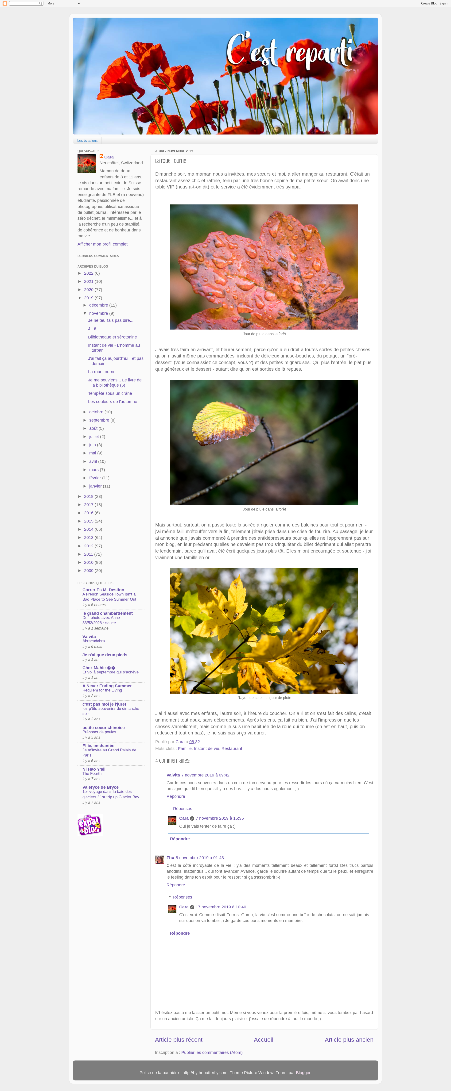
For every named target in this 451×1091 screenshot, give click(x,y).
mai (93, 453)
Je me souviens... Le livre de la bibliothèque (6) (115, 383)
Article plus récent (178, 1039)
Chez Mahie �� (98, 667)
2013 (89, 537)
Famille (185, 748)
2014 (89, 529)
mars (94, 469)
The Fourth (91, 773)
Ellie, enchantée (98, 745)
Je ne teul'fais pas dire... (110, 320)
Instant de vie (206, 748)
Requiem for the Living (102, 690)
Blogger (303, 1072)
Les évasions (87, 140)
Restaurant (232, 748)
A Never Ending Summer (107, 686)
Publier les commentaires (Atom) (212, 1052)
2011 (89, 554)
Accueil (263, 1039)
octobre (97, 412)
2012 (89, 546)
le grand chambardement (107, 613)
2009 (89, 570)
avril (93, 461)
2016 (89, 513)
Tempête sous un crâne (110, 393)
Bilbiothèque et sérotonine (112, 337)
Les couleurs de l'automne (112, 401)
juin (93, 444)
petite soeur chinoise (103, 727)
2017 (89, 504)
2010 (89, 562)
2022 (89, 273)
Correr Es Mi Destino (103, 590)
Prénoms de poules (99, 732)
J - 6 (92, 328)
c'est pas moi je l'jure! (104, 704)
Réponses (182, 808)
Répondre (176, 796)
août (94, 428)
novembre (99, 313)
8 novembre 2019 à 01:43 (200, 857)
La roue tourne (102, 371)
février (95, 478)
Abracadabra (93, 641)
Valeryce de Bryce (100, 787)
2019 (89, 298)
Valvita (173, 775)
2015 (89, 521)
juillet (94, 436)
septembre (99, 420)
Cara (184, 818)
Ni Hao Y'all (93, 769)
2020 (89, 289)
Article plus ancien (349, 1039)
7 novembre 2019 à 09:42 (205, 775)
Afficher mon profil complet (103, 244)
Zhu (170, 857)
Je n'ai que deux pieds (104, 655)
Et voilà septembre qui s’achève (110, 672)
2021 (89, 281)
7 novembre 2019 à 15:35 (220, 818)
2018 (89, 496)
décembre (99, 305)
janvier (96, 486)
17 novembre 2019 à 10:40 (221, 907)
